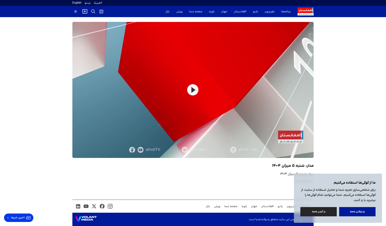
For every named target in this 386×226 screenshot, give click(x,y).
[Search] (93, 11)
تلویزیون (270, 11)
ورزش (179, 11)
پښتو (88, 3)
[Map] (101, 11)
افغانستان (240, 11)
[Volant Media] (86, 219)
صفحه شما (195, 11)
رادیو (255, 11)
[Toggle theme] (75, 11)
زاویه (211, 11)
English (76, 3)
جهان (224, 11)
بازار (168, 11)
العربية (98, 3)
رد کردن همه (318, 211)
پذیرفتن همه (357, 211)
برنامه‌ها (286, 11)
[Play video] (84, 11)
